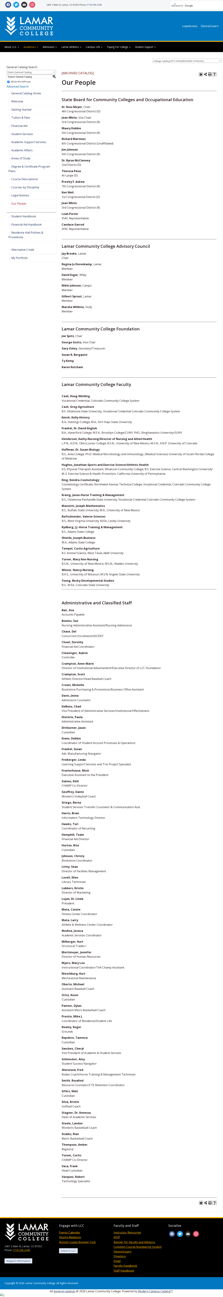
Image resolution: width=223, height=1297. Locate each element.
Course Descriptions (24, 179)
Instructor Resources (127, 1232)
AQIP (117, 1237)
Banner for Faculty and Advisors (134, 1242)
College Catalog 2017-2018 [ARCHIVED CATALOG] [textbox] (178, 61)
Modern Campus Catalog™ (155, 1291)
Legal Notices (20, 195)
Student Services (22, 134)
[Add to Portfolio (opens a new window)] (201, 74)
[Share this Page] (205, 74)
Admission (48, 47)
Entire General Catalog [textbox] (20, 72)
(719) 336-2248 (94, 4)
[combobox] (187, 61)
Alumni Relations (70, 1237)
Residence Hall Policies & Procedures (25, 235)
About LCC (11, 47)
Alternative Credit (22, 250)
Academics (30, 47)
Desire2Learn (209, 26)
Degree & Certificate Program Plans (29, 169)
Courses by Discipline (25, 187)
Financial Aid (19, 126)
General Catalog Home (26, 93)
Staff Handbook (124, 1271)
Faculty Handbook (125, 1266)
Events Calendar (69, 1232)
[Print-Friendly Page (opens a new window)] (210, 74)
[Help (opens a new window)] (214, 74)
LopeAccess (189, 26)
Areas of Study (20, 158)
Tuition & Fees (20, 118)
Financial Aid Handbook (26, 224)
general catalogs (64, 1291)
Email (117, 1261)
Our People (18, 203)
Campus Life (93, 47)
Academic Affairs (22, 150)
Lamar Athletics (70, 47)
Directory (120, 1256)
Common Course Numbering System (138, 1247)
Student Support (144, 47)
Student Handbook (23, 216)
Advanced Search (18, 86)
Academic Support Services (28, 142)
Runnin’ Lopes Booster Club (77, 1242)
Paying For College (117, 47)
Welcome (17, 101)
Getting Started (21, 109)
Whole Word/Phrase (21, 81)
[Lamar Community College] (29, 26)
